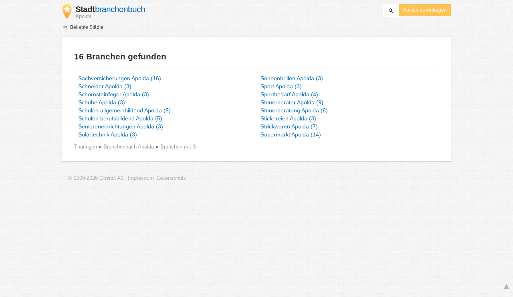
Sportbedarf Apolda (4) (289, 94)
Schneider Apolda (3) (104, 86)
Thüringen (85, 147)
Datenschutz (171, 178)
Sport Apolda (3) (281, 86)
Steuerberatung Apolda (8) (294, 110)
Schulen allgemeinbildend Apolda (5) (124, 110)
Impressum (141, 178)
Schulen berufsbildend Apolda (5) (120, 118)
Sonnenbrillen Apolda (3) (292, 78)
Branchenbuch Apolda (129, 147)
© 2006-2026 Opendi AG (96, 178)
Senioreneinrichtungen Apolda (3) (120, 126)
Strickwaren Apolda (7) (289, 126)
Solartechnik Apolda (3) (107, 134)
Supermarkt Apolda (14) (291, 134)
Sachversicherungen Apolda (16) (119, 78)
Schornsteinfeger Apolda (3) (113, 94)
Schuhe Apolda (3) (101, 102)
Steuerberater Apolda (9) (292, 102)
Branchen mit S (178, 147)
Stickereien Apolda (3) (288, 118)
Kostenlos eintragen (425, 10)
